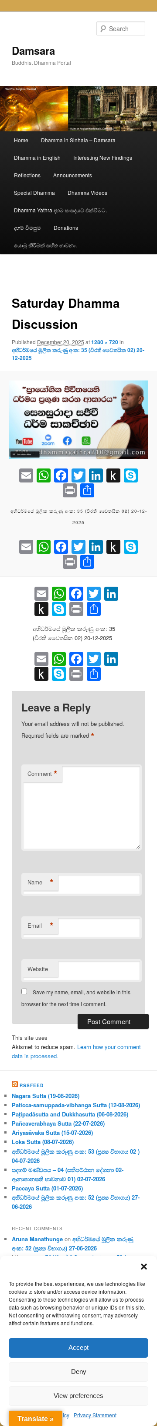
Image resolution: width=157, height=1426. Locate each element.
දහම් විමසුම (27, 227)
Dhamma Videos (87, 192)
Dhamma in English (37, 157)
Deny (78, 1371)
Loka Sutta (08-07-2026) (43, 1141)
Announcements (72, 175)
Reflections (27, 175)
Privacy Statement (95, 1415)
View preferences (78, 1395)
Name (40, 882)
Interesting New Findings (102, 157)
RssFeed (32, 1085)
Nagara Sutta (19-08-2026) (45, 1096)
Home (21, 140)
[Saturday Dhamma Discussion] (78, 419)
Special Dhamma (34, 192)
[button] (144, 1266)
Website (37, 969)
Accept (78, 1347)
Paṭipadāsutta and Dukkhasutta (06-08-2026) (70, 1114)
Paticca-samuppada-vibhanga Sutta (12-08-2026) (76, 1105)
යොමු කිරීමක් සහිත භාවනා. (45, 245)
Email (40, 926)
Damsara (33, 50)
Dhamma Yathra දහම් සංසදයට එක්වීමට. (60, 210)
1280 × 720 (104, 342)
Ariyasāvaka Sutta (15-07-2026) (52, 1132)
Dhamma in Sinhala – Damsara (78, 140)
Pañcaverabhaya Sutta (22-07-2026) (58, 1123)
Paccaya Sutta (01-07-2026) (47, 1188)
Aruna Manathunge (37, 1239)
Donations (66, 227)
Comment (42, 774)
